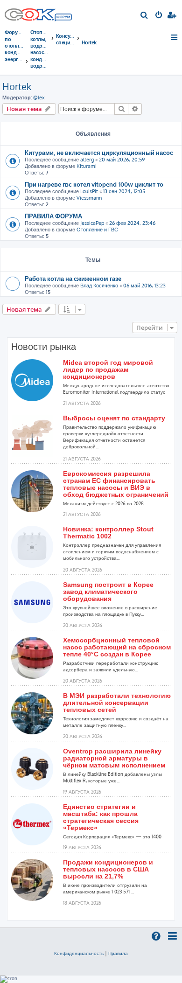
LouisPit (89, 191)
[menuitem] (144, 15)
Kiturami (87, 166)
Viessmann (89, 198)
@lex (39, 97)
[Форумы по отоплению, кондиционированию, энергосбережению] (63, 18)
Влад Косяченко (99, 285)
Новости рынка (43, 347)
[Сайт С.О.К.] (38, 12)
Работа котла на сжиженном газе (73, 278)
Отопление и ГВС (97, 229)
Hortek (16, 86)
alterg (87, 159)
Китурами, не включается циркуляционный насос (99, 152)
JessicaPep (92, 223)
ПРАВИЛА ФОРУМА (53, 216)
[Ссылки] (175, 37)
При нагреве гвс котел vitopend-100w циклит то (94, 184)
